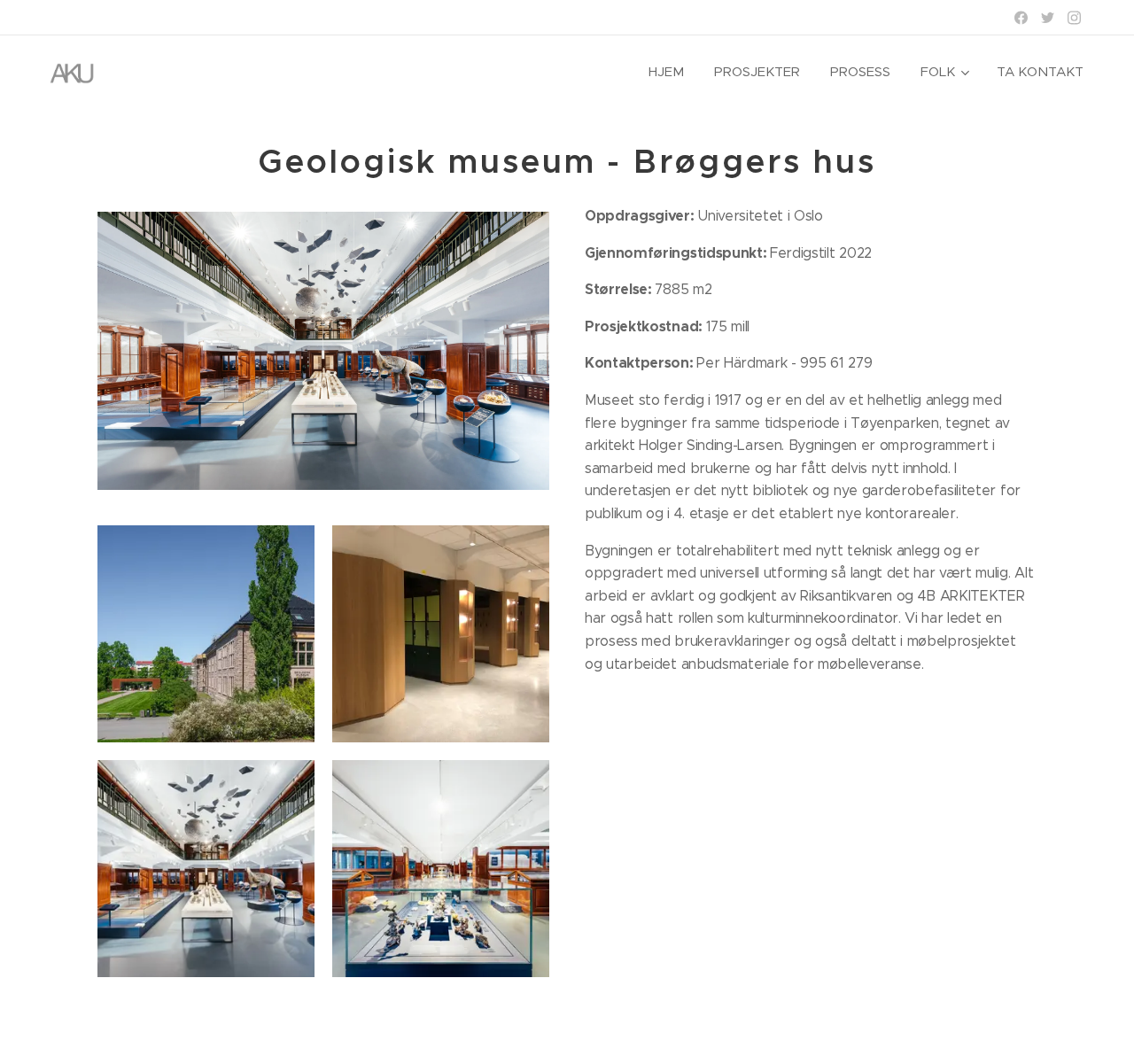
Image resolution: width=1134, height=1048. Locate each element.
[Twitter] (1048, 18)
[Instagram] (1074, 18)
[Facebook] (1021, 18)
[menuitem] (666, 72)
